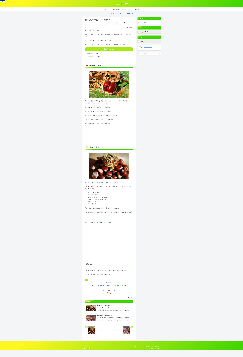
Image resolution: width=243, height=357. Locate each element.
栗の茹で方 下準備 (93, 53)
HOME (135, 346)
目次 (107, 49)
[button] (125, 23)
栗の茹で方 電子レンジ (94, 56)
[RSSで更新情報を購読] (110, 293)
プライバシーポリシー (148, 346)
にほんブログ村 (148, 47)
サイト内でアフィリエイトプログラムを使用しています (121, 13)
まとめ (90, 59)
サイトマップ (140, 346)
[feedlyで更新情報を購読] (107, 293)
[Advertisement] (109, 135)
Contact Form (157, 346)
